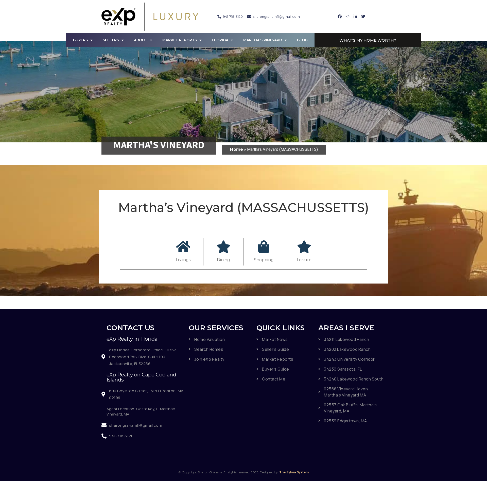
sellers (111, 40)
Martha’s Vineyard (262, 40)
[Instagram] (347, 16)
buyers (80, 40)
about (140, 40)
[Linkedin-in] (355, 16)
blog (302, 40)
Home (237, 149)
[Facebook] (340, 16)
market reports (179, 40)
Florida (220, 40)
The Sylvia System (294, 472)
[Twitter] (363, 16)
